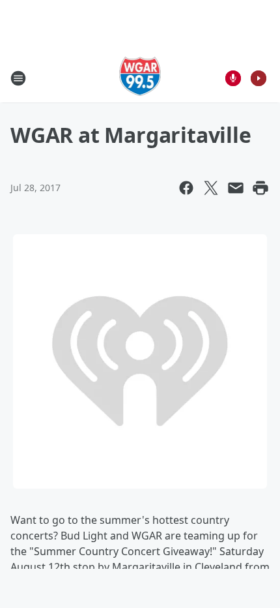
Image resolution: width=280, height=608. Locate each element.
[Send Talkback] (233, 78)
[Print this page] (260, 188)
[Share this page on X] (211, 188)
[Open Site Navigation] (18, 78)
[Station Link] (140, 78)
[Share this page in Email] (236, 188)
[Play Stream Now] (258, 78)
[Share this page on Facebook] (186, 188)
